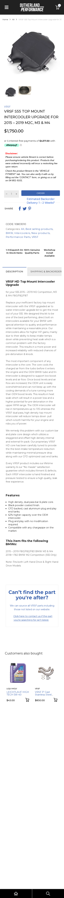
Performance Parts (18, 236)
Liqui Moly (12, 688)
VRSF (7, 106)
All (22, 229)
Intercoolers (21, 233)
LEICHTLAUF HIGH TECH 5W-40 (18, 693)
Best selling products (39, 229)
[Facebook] (20, 209)
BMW (9, 233)
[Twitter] (25, 209)
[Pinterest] (30, 209)
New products (40, 233)
